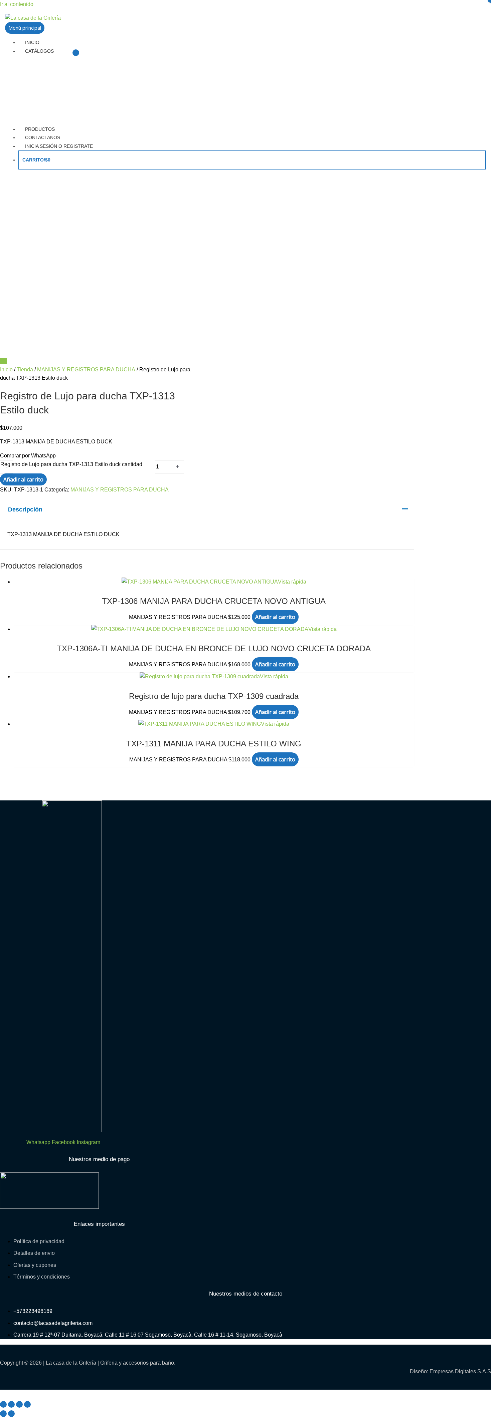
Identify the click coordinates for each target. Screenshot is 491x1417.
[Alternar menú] (75, 52)
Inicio (6, 369)
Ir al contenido (16, 4)
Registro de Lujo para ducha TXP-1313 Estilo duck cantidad (71, 464)
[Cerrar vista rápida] (2, 1394)
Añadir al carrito (23, 479)
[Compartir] (19, 1404)
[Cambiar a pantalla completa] (11, 1404)
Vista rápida (292, 582)
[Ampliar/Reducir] (3, 1404)
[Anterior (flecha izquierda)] (3, 1413)
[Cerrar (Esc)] (27, 1404)
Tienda (25, 369)
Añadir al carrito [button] (275, 617)
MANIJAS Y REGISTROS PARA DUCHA (86, 369)
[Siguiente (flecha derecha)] (11, 1413)
